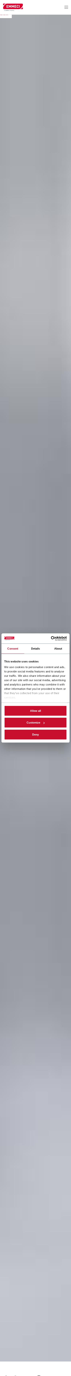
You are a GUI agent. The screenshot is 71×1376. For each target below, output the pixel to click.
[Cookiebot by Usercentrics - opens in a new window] (51, 638)
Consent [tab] (12, 648)
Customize (33, 722)
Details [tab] (35, 648)
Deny (35, 734)
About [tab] (58, 648)
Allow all (35, 710)
